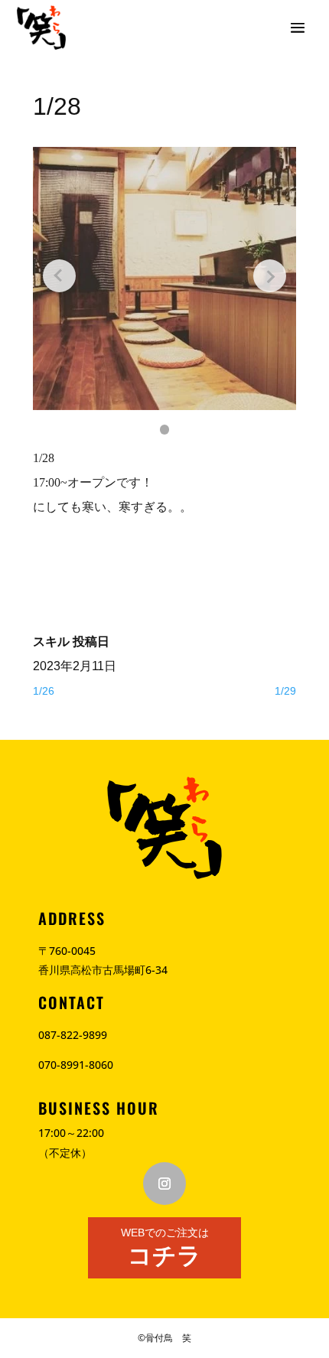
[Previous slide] (59, 275)
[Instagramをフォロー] (164, 1183)
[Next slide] (269, 275)
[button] (165, 430)
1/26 (43, 691)
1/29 (285, 691)
